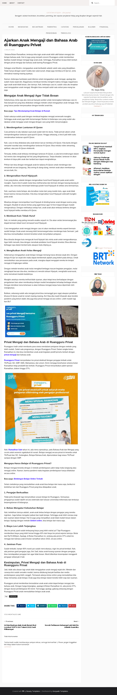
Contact (20, 3)
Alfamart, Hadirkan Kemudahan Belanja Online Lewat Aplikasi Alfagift (103, 171)
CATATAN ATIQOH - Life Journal (58, 13)
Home (4, 3)
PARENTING (52, 27)
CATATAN (65, 27)
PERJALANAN (78, 27)
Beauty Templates (33, 691)
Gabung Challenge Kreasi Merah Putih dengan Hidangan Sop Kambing (103, 161)
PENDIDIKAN (51, 33)
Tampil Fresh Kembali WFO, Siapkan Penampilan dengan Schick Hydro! (103, 150)
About (12, 3)
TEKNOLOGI (66, 33)
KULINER (91, 27)
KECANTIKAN (37, 27)
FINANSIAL (104, 27)
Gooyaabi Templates (60, 691)
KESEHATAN (23, 27)
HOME (11, 27)
